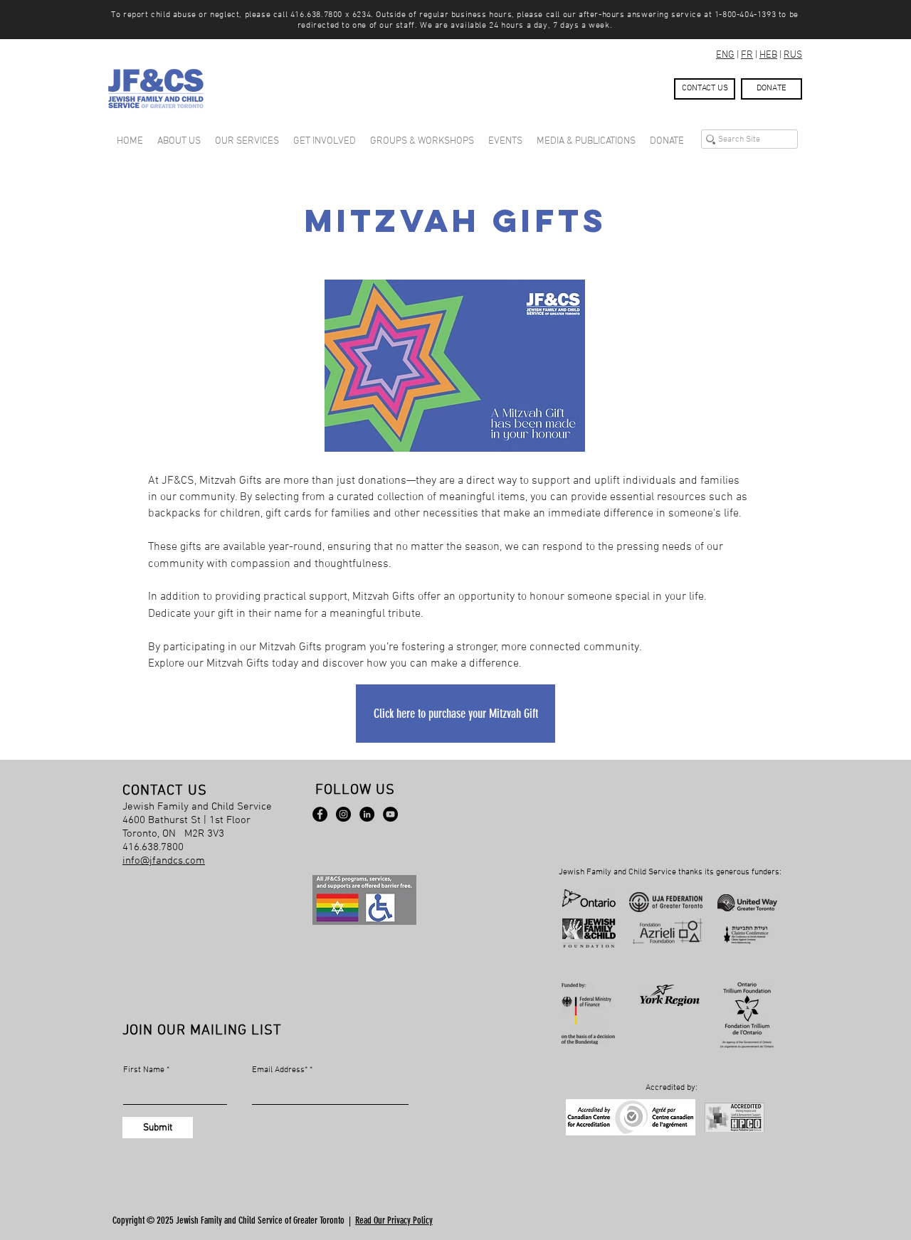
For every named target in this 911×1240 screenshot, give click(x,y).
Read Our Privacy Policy (394, 1220)
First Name (143, 1070)
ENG (725, 55)
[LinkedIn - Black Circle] (366, 814)
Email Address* (279, 1070)
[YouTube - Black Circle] (390, 814)
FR (747, 55)
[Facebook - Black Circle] (319, 814)
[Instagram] (343, 814)
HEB (768, 55)
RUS (793, 55)
